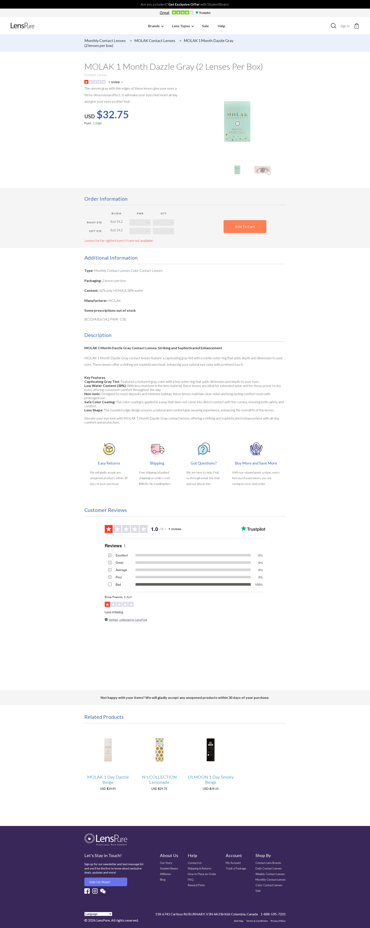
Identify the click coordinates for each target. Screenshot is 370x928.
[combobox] (333, 26)
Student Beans (169, 868)
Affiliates (165, 874)
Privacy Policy (278, 920)
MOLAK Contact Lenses (154, 40)
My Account (233, 863)
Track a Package (236, 868)
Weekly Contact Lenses (270, 874)
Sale (205, 26)
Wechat (103, 891)
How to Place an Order (202, 874)
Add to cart (245, 226)
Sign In (345, 26)
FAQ (190, 879)
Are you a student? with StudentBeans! (185, 4)
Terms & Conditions (257, 920)
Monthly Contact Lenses (105, 40)
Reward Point (196, 885)
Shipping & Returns (199, 868)
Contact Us (195, 863)
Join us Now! (99, 882)
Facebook (87, 891)
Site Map (238, 920)
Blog (163, 879)
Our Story (166, 863)
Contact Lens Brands (268, 863)
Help (221, 26)
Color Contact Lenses (268, 885)
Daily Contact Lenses (268, 868)
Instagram (95, 891)
